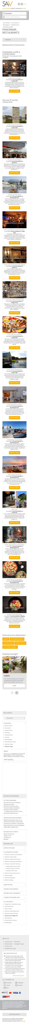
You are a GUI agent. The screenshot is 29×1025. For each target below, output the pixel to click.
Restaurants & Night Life (11, 915)
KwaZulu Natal (8, 735)
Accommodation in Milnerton (17, 162)
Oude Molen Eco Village (14, 503)
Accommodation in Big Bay (17, 616)
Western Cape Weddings (11, 889)
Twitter (8, 985)
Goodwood (7, 823)
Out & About (15, 23)
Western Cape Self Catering (12, 864)
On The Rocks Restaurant (14, 398)
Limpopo (7, 737)
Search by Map (8, 884)
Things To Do (7, 836)
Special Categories (10, 878)
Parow (15, 825)
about (6, 639)
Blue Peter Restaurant (14, 468)
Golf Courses (8, 908)
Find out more (14, 91)
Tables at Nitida (14, 118)
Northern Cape (9, 744)
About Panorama (9, 834)
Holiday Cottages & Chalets (13, 868)
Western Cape (14, 25)
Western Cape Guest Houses (12, 859)
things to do (20, 643)
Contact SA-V (8, 942)
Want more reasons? (18, 975)
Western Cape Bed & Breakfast (13, 861)
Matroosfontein (8, 825)
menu (22, 4)
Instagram (20, 983)
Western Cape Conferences (12, 893)
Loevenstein (20, 823)
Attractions (7, 837)
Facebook (9, 983)
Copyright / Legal (19, 944)
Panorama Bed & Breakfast (12, 808)
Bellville (6, 820)
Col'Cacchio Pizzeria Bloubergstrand (15, 574)
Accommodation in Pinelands (17, 511)
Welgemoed (14, 827)
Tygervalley (7, 827)
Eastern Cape (8, 725)
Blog (7, 988)
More (14, 685)
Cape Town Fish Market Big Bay (14, 609)
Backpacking (8, 922)
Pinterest (20, 985)
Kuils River (13, 823)
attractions (8, 643)
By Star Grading (9, 880)
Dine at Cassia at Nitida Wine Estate (14, 364)
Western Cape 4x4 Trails (11, 913)
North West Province (10, 742)
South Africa (6, 23)
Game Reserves (9, 906)
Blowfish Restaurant (14, 188)
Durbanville (19, 822)
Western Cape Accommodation (13, 854)
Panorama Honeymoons (11, 813)
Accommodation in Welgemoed (17, 302)
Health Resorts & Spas (11, 920)
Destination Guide (9, 848)
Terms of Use (8, 946)
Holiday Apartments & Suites (13, 811)
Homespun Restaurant (14, 223)
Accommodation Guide (11, 852)
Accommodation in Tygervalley (17, 337)
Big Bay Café (14, 538)
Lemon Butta (14, 328)
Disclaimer (17, 942)
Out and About (8, 901)
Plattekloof (21, 825)
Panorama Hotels (9, 804)
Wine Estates (8, 918)
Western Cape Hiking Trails (12, 911)
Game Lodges (8, 875)
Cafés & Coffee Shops (14, 78)
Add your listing (14, 1014)
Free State (8, 728)
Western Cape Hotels (10, 857)
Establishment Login (10, 948)
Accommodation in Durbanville (17, 80)
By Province (7, 723)
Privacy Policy (8, 944)
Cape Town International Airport (13, 821)
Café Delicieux (14, 293)
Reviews (6, 839)
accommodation (17, 639)
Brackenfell (11, 820)
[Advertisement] (14, 778)
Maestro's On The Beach (14, 153)
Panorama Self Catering (11, 809)
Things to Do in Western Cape (13, 904)
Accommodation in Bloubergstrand (16, 197)
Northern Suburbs (8, 27)
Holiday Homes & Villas (11, 870)
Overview (8, 40)
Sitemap (23, 1021)
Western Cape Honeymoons (12, 873)
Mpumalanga (8, 739)
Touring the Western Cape (12, 897)
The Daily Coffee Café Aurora (14, 72)
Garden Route (8, 730)
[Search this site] (19, 4)
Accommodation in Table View (18, 232)
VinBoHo (7, 676)
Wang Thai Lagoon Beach (15, 258)
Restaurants (6, 25)
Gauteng (7, 732)
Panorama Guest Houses (11, 806)
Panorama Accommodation (12, 802)
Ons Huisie (14, 433)
